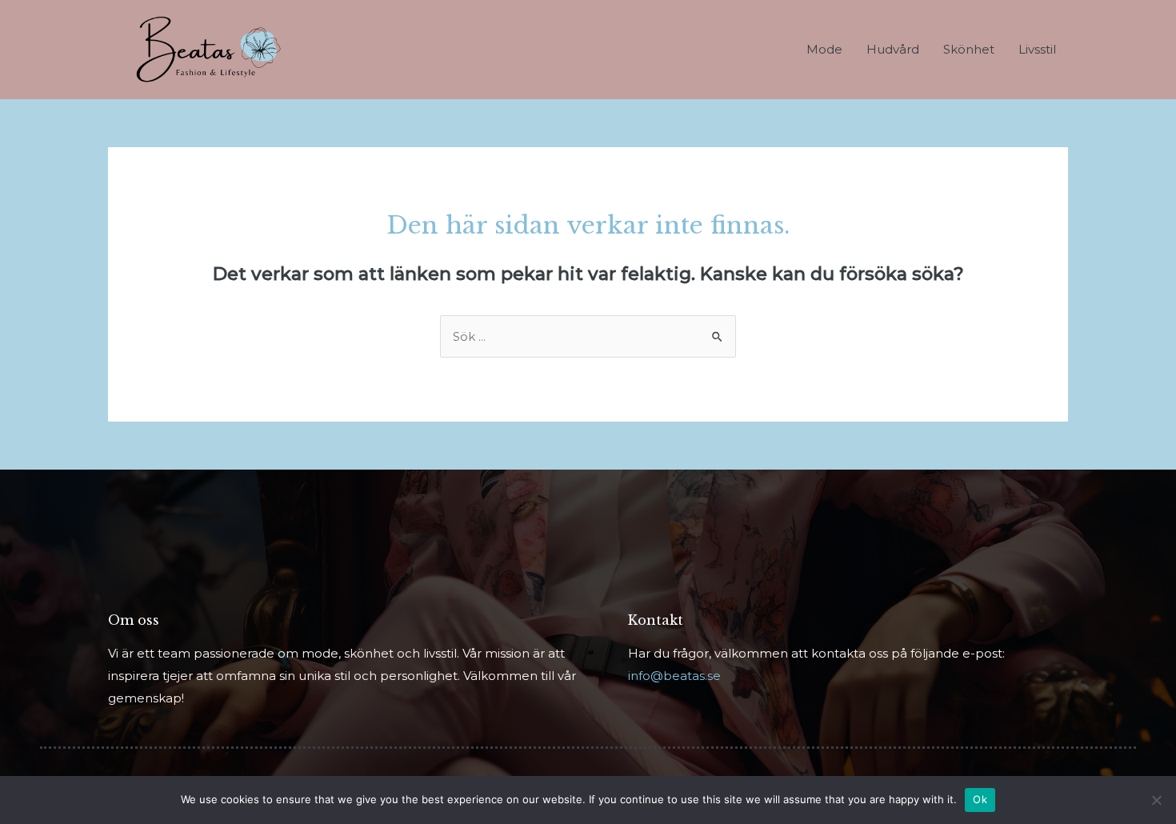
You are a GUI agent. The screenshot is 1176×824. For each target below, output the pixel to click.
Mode (824, 49)
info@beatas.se (674, 675)
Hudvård (892, 49)
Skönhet (968, 49)
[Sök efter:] (588, 336)
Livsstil (1037, 49)
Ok (980, 799)
